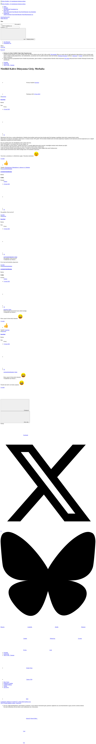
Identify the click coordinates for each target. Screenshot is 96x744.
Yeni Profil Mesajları (23, 11)
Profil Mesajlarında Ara (27, 14)
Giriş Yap (3, 47)
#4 (4, 307)
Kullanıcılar (6, 13)
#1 (4, 134)
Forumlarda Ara (14, 9)
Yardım (5, 686)
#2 (4, 209)
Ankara (5, 181)
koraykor (37, 82)
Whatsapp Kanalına (62, 55)
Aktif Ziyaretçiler (8, 14)
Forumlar (6, 7)
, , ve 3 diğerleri (17, 167)
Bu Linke (67, 58)
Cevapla (2, 158)
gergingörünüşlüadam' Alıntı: (10, 257)
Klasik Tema (29, 668)
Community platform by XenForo (16, 701)
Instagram (74, 55)
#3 (4, 254)
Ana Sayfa (6, 687)
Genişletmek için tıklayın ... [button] (10, 259)
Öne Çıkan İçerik (8, 11)
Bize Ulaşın (6, 682)
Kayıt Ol (3, 49)
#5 (4, 369)
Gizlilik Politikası (8, 684)
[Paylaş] (15, 122)
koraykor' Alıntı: (7, 309)
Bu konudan (54, 54)
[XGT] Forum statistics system (11, 703)
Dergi (5, 6)
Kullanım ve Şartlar (8, 683)
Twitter (80, 55)
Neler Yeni (6, 10)
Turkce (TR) (29, 679)
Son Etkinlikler (32, 11)
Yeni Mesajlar (7, 9)
